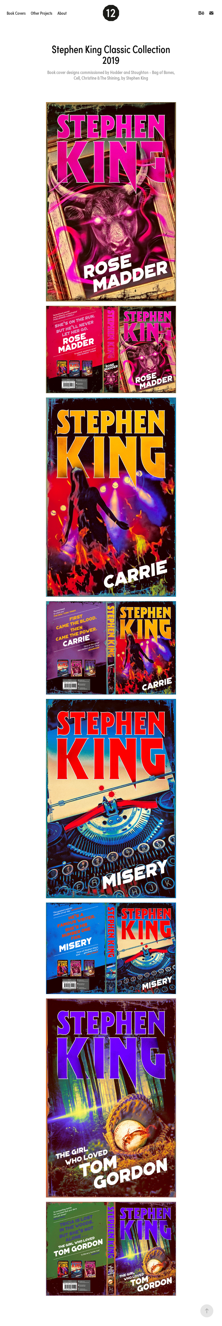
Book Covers (16, 13)
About (62, 13)
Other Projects (41, 13)
